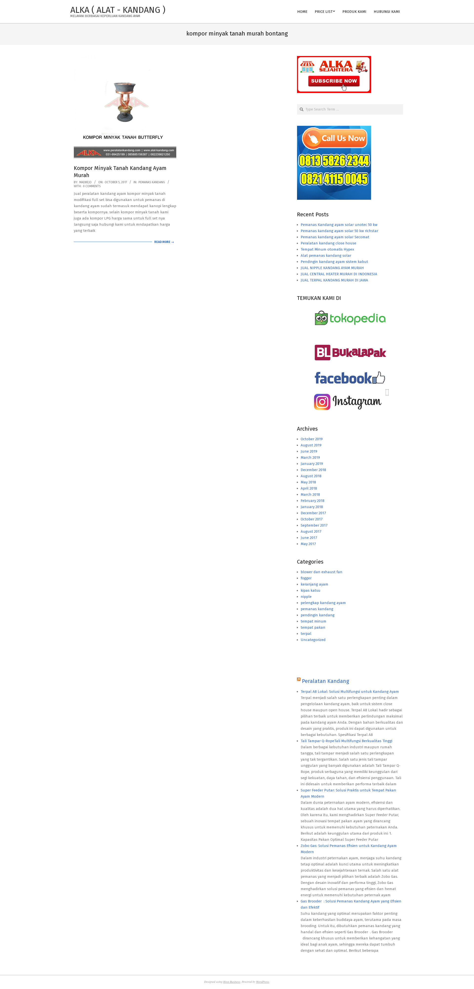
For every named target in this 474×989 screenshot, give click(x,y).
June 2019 (309, 451)
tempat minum (313, 621)
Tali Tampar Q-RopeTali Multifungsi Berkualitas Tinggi (346, 741)
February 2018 (312, 500)
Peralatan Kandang (325, 681)
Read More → (164, 242)
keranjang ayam (314, 584)
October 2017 (312, 519)
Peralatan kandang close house (328, 243)
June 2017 (309, 537)
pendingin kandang (318, 615)
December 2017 (313, 513)
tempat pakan (313, 627)
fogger (306, 578)
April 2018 (309, 488)
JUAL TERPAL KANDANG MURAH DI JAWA (334, 280)
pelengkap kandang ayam (323, 603)
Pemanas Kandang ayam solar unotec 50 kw (339, 224)
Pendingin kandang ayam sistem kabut (334, 261)
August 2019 (311, 445)
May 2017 (308, 544)
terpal (306, 633)
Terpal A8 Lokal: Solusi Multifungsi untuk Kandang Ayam (350, 691)
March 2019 (310, 457)
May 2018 (308, 482)
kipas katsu (310, 590)
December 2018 (313, 470)
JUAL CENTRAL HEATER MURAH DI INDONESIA (339, 274)
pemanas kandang (151, 182)
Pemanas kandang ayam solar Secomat (335, 237)
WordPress (262, 982)
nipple (306, 596)
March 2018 (310, 494)
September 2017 (314, 525)
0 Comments (92, 186)
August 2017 (311, 531)
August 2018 (311, 476)
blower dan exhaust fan (321, 572)
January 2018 (312, 507)
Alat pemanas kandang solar (326, 255)
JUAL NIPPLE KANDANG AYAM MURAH (332, 268)
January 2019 (312, 463)
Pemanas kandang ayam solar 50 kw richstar (339, 231)
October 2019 (312, 439)
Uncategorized (313, 640)
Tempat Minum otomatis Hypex (327, 249)
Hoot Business (231, 982)
